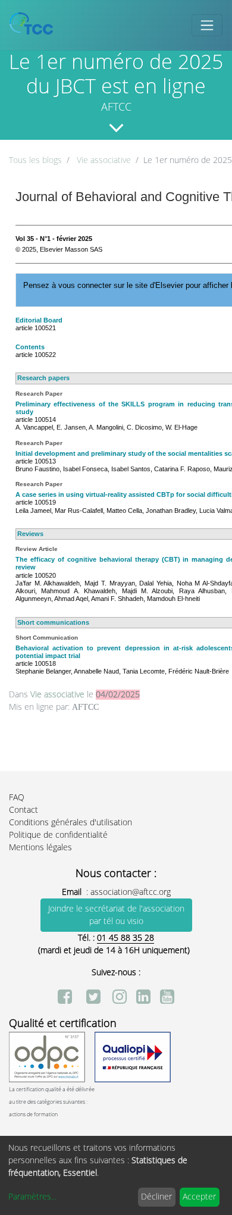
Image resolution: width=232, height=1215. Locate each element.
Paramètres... (32, 1197)
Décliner (156, 1197)
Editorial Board (38, 320)
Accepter (199, 1197)
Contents (30, 346)
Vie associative (104, 160)
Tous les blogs (35, 160)
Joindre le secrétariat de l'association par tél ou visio (116, 915)
